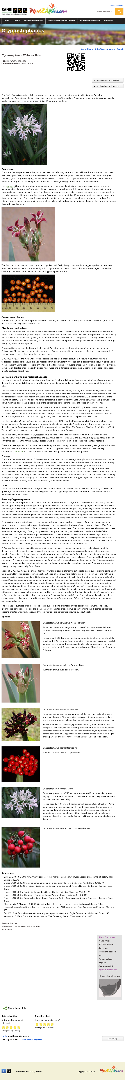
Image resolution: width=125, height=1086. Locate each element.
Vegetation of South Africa (61, 21)
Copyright (82, 1072)
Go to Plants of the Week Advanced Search (102, 49)
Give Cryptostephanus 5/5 (19, 1027)
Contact (108, 21)
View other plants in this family (106, 80)
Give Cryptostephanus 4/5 (15, 1027)
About (16, 21)
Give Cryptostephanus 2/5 (7, 1027)
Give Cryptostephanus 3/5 (11, 1027)
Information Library (90, 21)
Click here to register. (31, 1039)
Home (6, 21)
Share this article (16, 1008)
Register (119, 5)
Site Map (91, 1072)
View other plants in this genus (107, 86)
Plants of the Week (33, 21)
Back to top (112, 1039)
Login (113, 5)
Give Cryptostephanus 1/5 (3, 1027)
